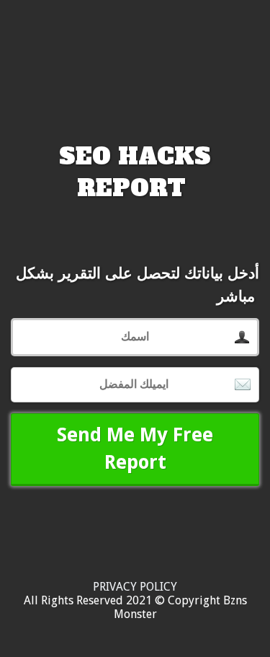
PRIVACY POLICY (135, 587)
